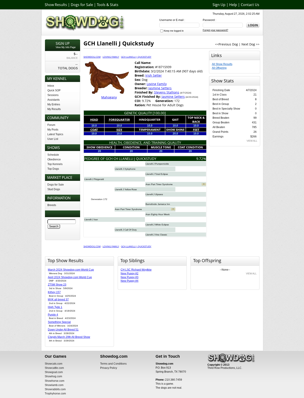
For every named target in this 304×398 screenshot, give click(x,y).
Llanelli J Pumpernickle (157, 164)
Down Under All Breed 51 (63, 329)
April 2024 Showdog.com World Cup (70, 277)
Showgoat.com (54, 372)
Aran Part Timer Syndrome (159, 184)
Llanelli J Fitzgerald (94, 179)
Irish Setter (153, 75)
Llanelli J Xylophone (125, 169)
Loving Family (111, 56)
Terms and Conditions (113, 363)
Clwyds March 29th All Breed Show (69, 337)
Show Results (56, 4)
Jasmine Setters (160, 88)
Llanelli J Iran (91, 219)
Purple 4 (53, 314)
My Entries (53, 104)
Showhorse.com (54, 380)
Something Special (59, 322)
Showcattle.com (54, 367)
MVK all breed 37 (58, 299)
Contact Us (250, 4)
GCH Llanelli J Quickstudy (136, 56)
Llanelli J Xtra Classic (156, 234)
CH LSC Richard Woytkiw (136, 269)
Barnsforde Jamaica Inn (158, 204)
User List (52, 139)
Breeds (51, 205)
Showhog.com (53, 376)
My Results (54, 109)
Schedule (53, 154)
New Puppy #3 (129, 277)
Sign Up (219, 4)
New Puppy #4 (129, 280)
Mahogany (109, 97)
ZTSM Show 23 (57, 284)
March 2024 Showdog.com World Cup (71, 269)
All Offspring (219, 67)
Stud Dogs (53, 189)
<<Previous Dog (226, 44)
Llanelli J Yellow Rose (126, 189)
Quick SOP (54, 90)
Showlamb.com (54, 385)
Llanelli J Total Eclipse (157, 174)
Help (233, 4)
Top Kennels (55, 164)
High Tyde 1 (55, 307)
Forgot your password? (215, 30)
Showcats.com (53, 363)
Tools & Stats (107, 4)
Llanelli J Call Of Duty (126, 230)
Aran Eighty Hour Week (158, 214)
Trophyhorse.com (55, 393)
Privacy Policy (108, 367)
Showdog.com (92, 56)
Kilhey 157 (54, 292)
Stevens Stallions (166, 92)
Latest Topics (55, 134)
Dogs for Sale (82, 4)
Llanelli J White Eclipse (157, 224)
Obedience (54, 159)
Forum (51, 125)
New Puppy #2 (129, 273)
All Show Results (222, 64)
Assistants (53, 99)
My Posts (52, 129)
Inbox (50, 85)
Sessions (53, 95)
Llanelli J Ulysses (154, 194)
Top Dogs (53, 168)
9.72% (201, 158)
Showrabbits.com (55, 389)
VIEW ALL (252, 140)
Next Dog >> (250, 44)
